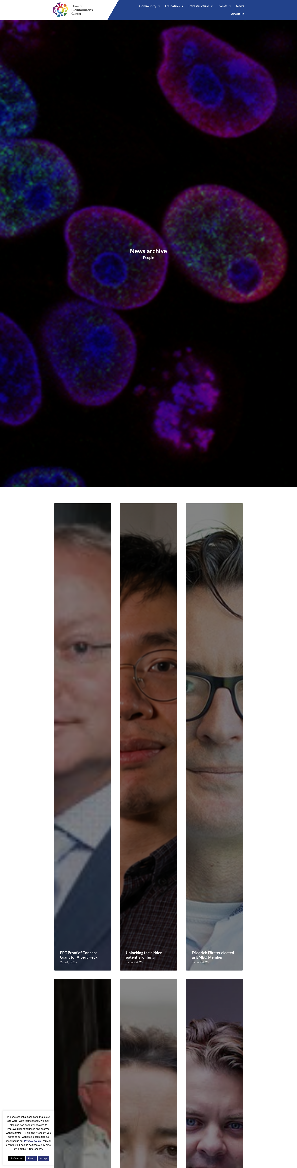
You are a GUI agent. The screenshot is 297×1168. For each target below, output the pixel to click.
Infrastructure (198, 6)
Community (147, 6)
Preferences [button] (16, 1158)
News (240, 6)
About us (237, 14)
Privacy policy (32, 1140)
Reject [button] (31, 1158)
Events (222, 6)
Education (172, 6)
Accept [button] (43, 1158)
